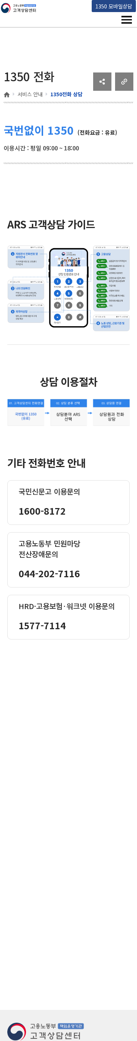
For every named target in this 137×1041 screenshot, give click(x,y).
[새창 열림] (102, 88)
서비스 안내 (30, 94)
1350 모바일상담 (113, 6)
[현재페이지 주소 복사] (124, 88)
